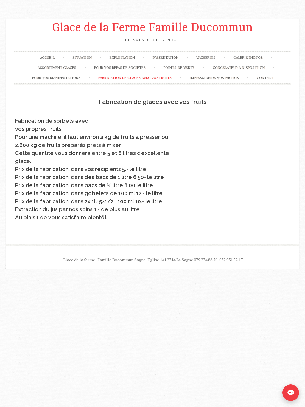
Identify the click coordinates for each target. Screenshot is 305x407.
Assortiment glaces (57, 67)
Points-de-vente (179, 67)
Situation (82, 57)
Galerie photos (248, 57)
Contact (265, 77)
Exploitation (122, 57)
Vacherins (205, 57)
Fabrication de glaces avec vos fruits (135, 77)
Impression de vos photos (214, 77)
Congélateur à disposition (239, 67)
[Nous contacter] (290, 392)
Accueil (47, 57)
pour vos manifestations (56, 77)
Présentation (165, 57)
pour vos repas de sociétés (120, 67)
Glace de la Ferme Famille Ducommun (152, 27)
